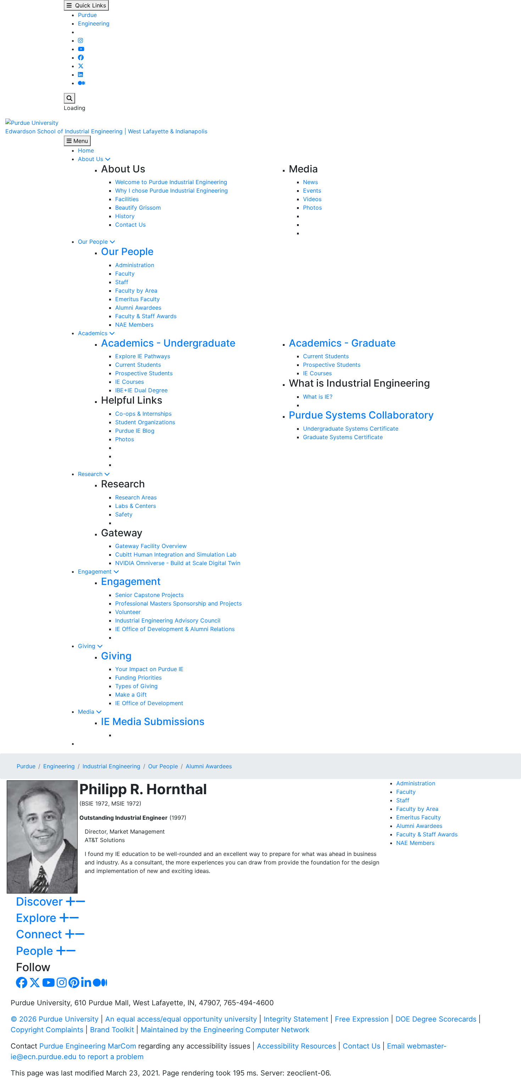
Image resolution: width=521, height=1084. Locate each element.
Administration (134, 265)
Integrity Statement (296, 1019)
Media (87, 711)
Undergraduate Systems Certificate (350, 428)
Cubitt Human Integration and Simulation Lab (175, 554)
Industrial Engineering (111, 766)
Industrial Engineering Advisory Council (167, 620)
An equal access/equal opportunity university (181, 1019)
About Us (91, 158)
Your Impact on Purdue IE (149, 669)
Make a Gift (131, 694)
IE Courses (129, 381)
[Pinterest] (73, 984)
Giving (87, 645)
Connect (40, 934)
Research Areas (136, 497)
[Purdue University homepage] (31, 122)
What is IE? (317, 396)
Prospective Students (144, 373)
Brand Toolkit (112, 1029)
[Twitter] (81, 66)
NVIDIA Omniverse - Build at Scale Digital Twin (177, 562)
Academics (93, 333)
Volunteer (128, 611)
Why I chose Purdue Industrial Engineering (171, 190)
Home (86, 150)
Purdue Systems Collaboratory (361, 415)
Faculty (125, 273)
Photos (312, 207)
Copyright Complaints (47, 1029)
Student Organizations (145, 422)
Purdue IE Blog (135, 430)
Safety (124, 514)
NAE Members (134, 324)
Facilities (127, 199)
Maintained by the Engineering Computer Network (225, 1029)
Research (91, 473)
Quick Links (89, 5)
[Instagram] (80, 40)
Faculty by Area (136, 290)
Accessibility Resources (296, 1046)
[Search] (69, 98)
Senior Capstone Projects (149, 594)
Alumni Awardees (138, 307)
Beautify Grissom (138, 207)
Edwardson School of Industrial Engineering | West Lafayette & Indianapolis (106, 131)
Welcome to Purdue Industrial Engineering (171, 182)
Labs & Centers (135, 505)
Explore (37, 918)
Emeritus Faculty (137, 299)
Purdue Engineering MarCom (87, 1046)
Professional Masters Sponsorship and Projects (178, 603)
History (125, 216)
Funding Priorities (138, 677)
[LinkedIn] (80, 74)
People (36, 951)
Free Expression (362, 1019)
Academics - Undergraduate (168, 343)
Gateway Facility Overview (151, 545)
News (310, 182)
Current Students (138, 364)
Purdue (87, 14)
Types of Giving (136, 686)
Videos (312, 199)
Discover (41, 901)
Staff (121, 282)
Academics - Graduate (342, 343)
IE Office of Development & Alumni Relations (175, 628)
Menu (80, 140)
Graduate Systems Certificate (343, 437)
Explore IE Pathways (142, 356)
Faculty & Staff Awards (146, 316)
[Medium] (81, 83)
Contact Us (130, 224)
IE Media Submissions (153, 721)
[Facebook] (81, 57)
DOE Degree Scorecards (436, 1019)
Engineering (94, 23)
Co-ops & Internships (143, 413)
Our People (94, 241)
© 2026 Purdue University (55, 1019)
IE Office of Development (149, 703)
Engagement (95, 571)
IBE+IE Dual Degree (141, 390)
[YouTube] (81, 48)
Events (312, 190)
